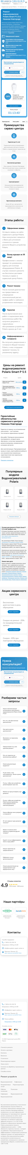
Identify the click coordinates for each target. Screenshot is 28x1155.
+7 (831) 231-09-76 (17, 1)
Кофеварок (4, 1094)
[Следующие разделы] (27, 121)
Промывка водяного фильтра (14, 571)
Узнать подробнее (14, 611)
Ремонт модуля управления (19, 579)
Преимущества (5, 121)
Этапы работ (16, 121)
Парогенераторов (18, 1084)
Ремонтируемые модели (8, 1061)
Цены (23, 121)
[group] (7, 913)
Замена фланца (12, 573)
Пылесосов (14, 1089)
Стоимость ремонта (7, 1047)
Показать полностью (7, 460)
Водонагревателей (6, 1082)
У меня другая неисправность (14, 407)
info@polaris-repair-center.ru (13, 1010)
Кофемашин (18, 1082)
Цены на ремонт (14, 106)
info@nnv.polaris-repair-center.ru (14, 948)
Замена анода (18, 576)
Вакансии (4, 1055)
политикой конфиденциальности (17, 76)
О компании (4, 1058)
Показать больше (14, 516)
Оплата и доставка (6, 1050)
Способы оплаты (6, 1071)
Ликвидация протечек (14, 578)
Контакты (4, 1053)
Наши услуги (5, 1064)
